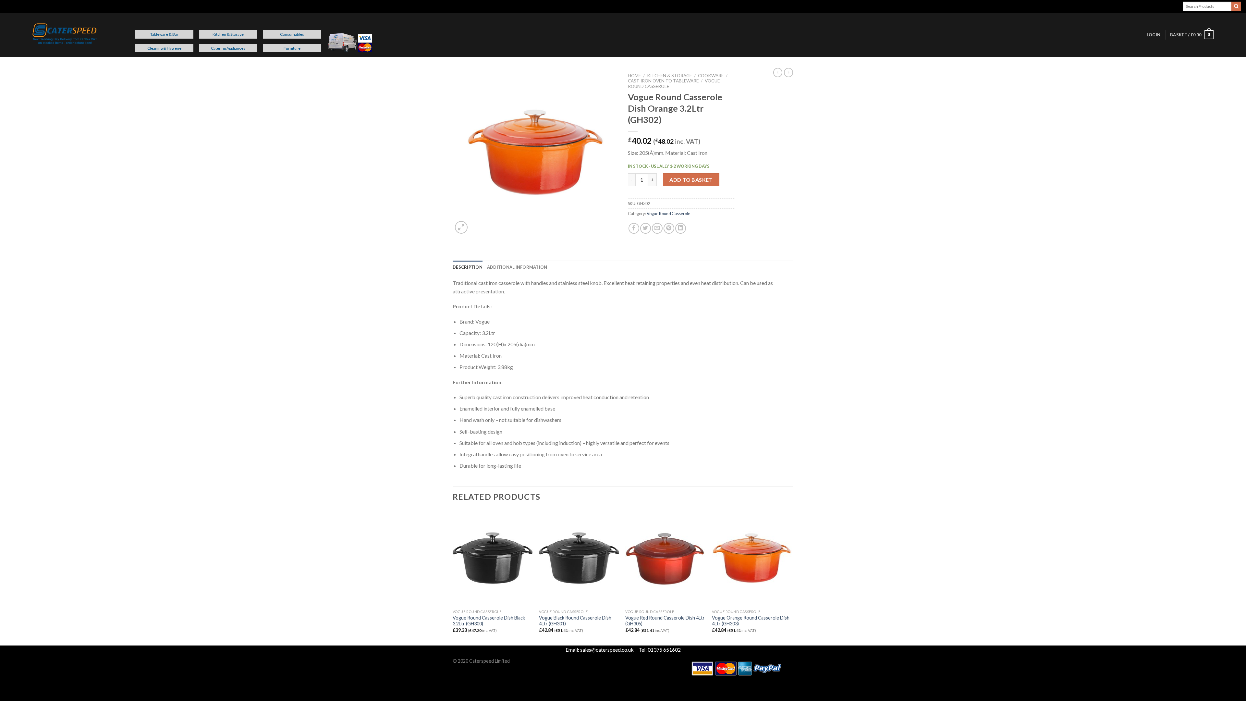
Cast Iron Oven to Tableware (663, 80)
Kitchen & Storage (228, 34)
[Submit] (1236, 6)
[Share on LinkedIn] (680, 228)
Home (634, 75)
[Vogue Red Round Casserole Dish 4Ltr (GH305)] (665, 558)
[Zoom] (461, 227)
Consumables (292, 34)
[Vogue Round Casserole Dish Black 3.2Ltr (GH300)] (493, 558)
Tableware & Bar (164, 34)
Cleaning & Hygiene (164, 48)
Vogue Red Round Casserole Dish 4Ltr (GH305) (665, 621)
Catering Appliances (228, 48)
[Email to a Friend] (657, 228)
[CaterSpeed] (64, 34)
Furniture (292, 48)
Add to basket (691, 180)
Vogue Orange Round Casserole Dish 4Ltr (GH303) (750, 621)
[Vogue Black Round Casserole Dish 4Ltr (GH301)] (579, 558)
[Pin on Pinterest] (669, 228)
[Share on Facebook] (634, 228)
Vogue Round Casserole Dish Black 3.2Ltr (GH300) (489, 621)
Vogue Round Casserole (668, 213)
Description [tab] (468, 267)
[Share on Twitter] (645, 228)
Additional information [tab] (517, 267)
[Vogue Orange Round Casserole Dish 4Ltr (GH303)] (752, 558)
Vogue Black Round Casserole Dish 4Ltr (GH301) (575, 621)
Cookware (711, 75)
